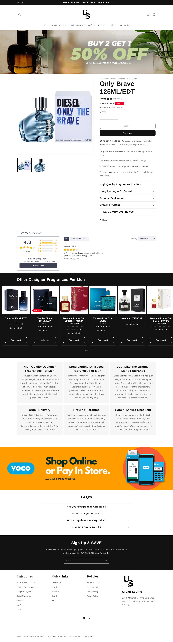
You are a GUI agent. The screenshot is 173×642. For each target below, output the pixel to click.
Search (54, 596)
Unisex (19, 609)
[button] (19, 14)
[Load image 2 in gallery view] (40, 165)
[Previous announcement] (59, 2)
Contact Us (56, 583)
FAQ (53, 600)
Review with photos (79, 239)
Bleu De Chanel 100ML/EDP (45, 319)
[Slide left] (81, 350)
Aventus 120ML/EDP (131, 318)
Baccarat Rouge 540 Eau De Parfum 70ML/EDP (160, 320)
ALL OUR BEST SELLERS (26, 583)
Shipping (103, 107)
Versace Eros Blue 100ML (103, 319)
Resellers (55, 587)
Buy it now (127, 133)
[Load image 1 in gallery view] (24, 165)
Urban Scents (26, 636)
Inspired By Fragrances (26, 587)
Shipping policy (88, 636)
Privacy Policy (92, 591)
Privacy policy (63, 636)
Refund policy (51, 636)
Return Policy (92, 596)
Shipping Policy (93, 587)
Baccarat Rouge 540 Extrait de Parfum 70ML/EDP (74, 320)
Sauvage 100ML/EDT (16, 318)
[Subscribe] (106, 561)
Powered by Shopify (37, 636)
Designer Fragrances (25, 591)
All (66, 239)
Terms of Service (93, 583)
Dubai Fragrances (24, 596)
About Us (56, 591)
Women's (20, 600)
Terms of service (75, 636)
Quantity (103, 112)
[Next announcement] (113, 2)
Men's (19, 605)
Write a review (38, 265)
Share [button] (104, 220)
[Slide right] (92, 350)
